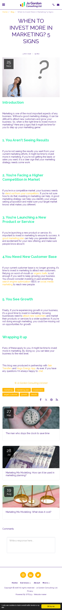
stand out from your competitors (22, 193)
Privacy (30, 591)
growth (24, 394)
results (34, 394)
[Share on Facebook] (40, 400)
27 (9, 413)
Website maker (40, 594)
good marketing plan (13, 238)
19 (9, 491)
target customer (10, 394)
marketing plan (23, 390)
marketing (8, 390)
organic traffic (41, 273)
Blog (12, 12)
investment (38, 390)
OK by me (51, 606)
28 (9, 452)
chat (40, 371)
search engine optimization (16, 281)
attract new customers (34, 316)
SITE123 (29, 594)
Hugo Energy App (26, 368)
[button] (3, 5)
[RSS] (57, 400)
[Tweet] (46, 400)
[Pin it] (51, 400)
